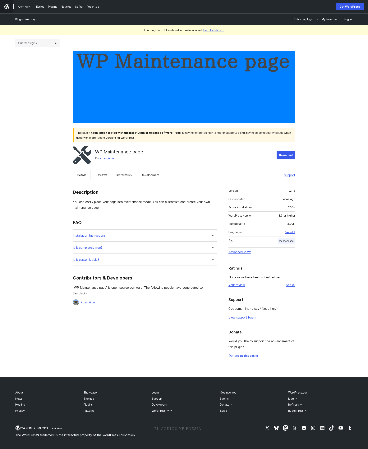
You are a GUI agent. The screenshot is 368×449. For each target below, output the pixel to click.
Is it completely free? (87, 247)
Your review (236, 285)
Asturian (57, 428)
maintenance (286, 241)
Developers (159, 404)
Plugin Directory (25, 19)
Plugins (88, 404)
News (18, 398)
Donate (226, 404)
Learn (155, 392)
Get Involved (228, 392)
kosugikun (107, 158)
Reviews (101, 175)
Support (289, 175)
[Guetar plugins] (56, 43)
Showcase (90, 392)
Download (286, 155)
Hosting (20, 404)
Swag (225, 410)
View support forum (242, 317)
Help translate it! (213, 30)
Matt (292, 398)
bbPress (295, 404)
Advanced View (239, 252)
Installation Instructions (89, 235)
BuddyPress (297, 410)
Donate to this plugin (243, 356)
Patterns (89, 410)
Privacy (20, 410)
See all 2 (290, 232)
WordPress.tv (162, 410)
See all (290, 285)
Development (150, 175)
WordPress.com (299, 392)
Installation (124, 175)
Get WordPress (350, 6)
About (19, 392)
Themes (89, 398)
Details (81, 175)
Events (224, 398)
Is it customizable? (86, 260)
